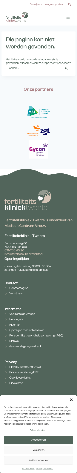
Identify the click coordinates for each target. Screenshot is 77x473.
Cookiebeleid (28, 468)
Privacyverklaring (44, 468)
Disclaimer (16, 383)
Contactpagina (18, 288)
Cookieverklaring (20, 377)
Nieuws (14, 341)
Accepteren (38, 439)
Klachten (15, 324)
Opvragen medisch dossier (26, 330)
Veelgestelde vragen (22, 314)
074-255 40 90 (14, 250)
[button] (71, 400)
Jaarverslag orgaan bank (25, 346)
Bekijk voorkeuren (38, 460)
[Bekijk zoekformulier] (70, 4)
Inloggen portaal (54, 4)
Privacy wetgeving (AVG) (25, 366)
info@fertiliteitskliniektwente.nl (23, 254)
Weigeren (38, 450)
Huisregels (16, 319)
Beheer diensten (37, 430)
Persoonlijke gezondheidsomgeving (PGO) (36, 335)
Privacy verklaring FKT (23, 372)
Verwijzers (36, 4)
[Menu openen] (67, 17)
